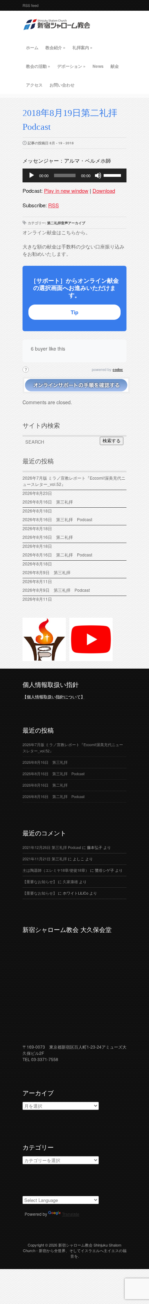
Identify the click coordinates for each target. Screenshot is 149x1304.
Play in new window (66, 190)
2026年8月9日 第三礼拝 (46, 572)
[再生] (31, 175)
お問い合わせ (62, 85)
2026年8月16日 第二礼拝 (50, 537)
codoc (118, 369)
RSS (53, 205)
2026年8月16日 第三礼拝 (50, 502)
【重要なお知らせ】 (40, 881)
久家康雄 (70, 881)
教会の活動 (38, 66)
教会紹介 (55, 47)
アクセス (34, 85)
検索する (112, 440)
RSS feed (30, 5)
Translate (70, 1214)
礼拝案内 (82, 47)
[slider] (113, 175)
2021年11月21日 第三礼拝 (45, 858)
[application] (74, 175)
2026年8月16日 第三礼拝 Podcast (57, 519)
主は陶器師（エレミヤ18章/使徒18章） (56, 870)
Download (104, 190)
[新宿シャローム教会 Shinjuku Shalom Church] (57, 32)
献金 (115, 66)
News (98, 66)
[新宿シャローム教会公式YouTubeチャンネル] (91, 657)
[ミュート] (98, 175)
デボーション (71, 66)
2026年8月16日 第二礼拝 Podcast (57, 555)
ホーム (32, 47)
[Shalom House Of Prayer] (44, 657)
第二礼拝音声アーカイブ (66, 222)
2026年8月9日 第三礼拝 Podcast (56, 590)
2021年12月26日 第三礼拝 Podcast (52, 847)
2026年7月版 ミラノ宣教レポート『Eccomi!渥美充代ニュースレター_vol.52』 (74, 481)
